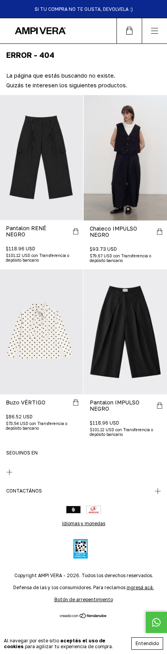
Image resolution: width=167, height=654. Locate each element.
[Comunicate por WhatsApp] (156, 622)
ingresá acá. (140, 587)
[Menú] (154, 30)
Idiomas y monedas (83, 523)
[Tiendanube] (83, 616)
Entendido (147, 643)
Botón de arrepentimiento (83, 599)
